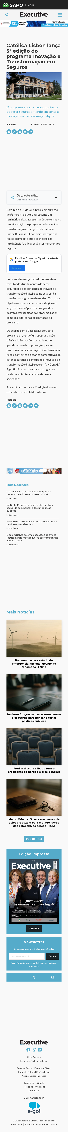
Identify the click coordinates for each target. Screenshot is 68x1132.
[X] (14, 131)
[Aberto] (60, 14)
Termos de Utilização (34, 1083)
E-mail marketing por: (34, 1097)
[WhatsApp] (25, 131)
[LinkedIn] (19, 131)
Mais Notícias (34, 838)
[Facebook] (8, 131)
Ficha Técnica (34, 1057)
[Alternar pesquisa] (7, 14)
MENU (31, 5)
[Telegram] (36, 405)
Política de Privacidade (34, 1086)
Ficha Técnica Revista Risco (33, 1061)
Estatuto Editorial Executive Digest (34, 1068)
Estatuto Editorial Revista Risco (33, 1072)
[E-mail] (30, 131)
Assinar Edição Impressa (34, 1075)
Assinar (34, 928)
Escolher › (17, 268)
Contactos (34, 1090)
